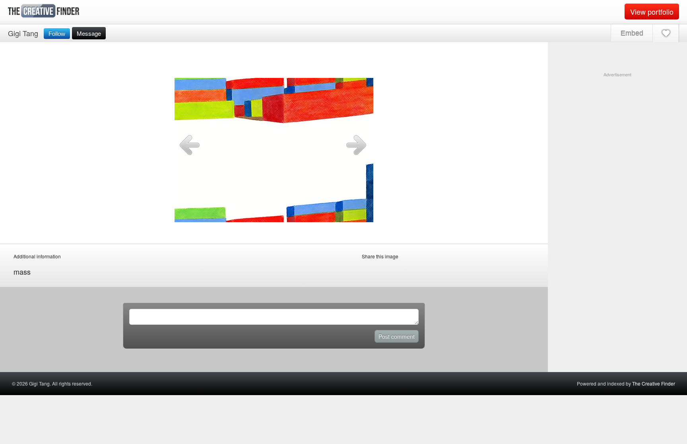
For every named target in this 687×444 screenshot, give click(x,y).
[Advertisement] (617, 127)
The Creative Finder (653, 383)
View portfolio (651, 11)
